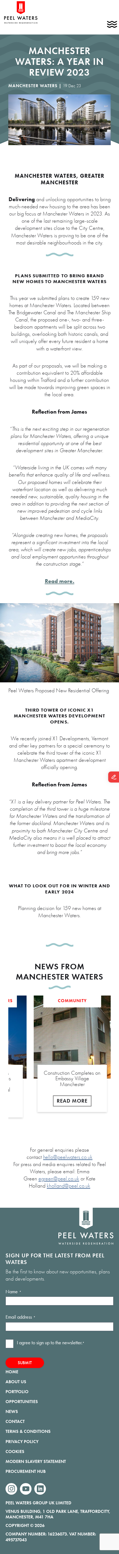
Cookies (15, 1451)
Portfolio (17, 1391)
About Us (16, 1381)
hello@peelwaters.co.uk (67, 1157)
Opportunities (22, 1401)
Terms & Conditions (28, 1431)
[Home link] (20, 23)
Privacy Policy (22, 1441)
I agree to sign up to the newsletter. (50, 1343)
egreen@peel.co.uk (58, 1178)
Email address (20, 1317)
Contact (15, 1421)
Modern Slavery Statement (36, 1461)
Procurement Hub (26, 1471)
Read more (72, 1101)
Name (13, 1292)
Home (12, 1371)
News (12, 1411)
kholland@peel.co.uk (68, 1186)
